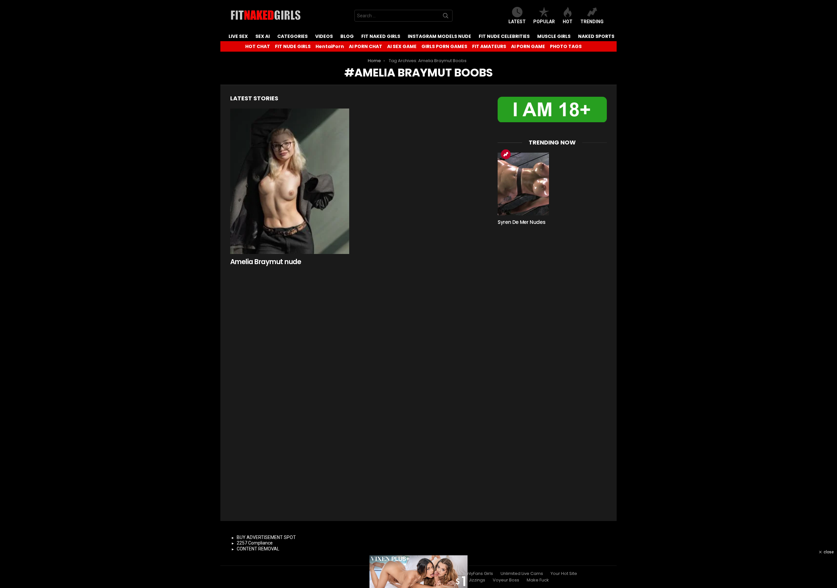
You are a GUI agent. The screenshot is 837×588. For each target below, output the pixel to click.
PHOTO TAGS (566, 46)
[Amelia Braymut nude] (289, 181)
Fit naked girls (380, 36)
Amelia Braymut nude (265, 261)
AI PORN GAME (528, 46)
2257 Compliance (255, 543)
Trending (592, 21)
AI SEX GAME (402, 46)
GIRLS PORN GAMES (444, 46)
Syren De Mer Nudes (521, 222)
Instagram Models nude (439, 36)
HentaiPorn (330, 46)
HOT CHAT (257, 46)
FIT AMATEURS (489, 46)
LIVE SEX (238, 36)
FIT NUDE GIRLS (293, 46)
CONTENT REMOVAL (258, 548)
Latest (517, 21)
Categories (292, 36)
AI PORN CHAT (365, 46)
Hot (567, 21)
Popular (544, 21)
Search (445, 17)
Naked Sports (596, 36)
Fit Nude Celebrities (504, 36)
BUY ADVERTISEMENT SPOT (266, 537)
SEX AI (262, 36)
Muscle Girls (554, 36)
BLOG (347, 36)
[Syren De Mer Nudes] (523, 184)
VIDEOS (324, 36)
